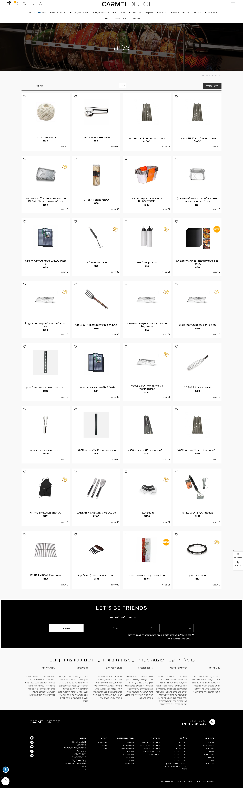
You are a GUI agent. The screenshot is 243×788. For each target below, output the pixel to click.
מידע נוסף (197, 147)
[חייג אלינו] (238, 562)
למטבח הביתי (154, 754)
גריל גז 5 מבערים (180, 760)
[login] (40, 3)
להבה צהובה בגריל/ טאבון (176, 763)
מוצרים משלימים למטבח (150, 751)
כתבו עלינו (210, 763)
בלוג (212, 760)
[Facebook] (32, 738)
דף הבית (218, 75)
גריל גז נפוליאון (181, 745)
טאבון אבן (130, 760)
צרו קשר (210, 757)
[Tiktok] (32, 751)
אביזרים (210, 75)
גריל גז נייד (183, 742)
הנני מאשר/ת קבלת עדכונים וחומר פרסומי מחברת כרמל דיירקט (160, 634)
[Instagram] (32, 742)
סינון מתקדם (212, 85)
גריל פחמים (129, 763)
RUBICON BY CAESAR (75, 748)
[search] (24, 3)
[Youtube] (32, 746)
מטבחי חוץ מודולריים (152, 748)
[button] (238, 555)
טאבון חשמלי (128, 754)
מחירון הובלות (208, 754)
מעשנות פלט (128, 745)
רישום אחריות (208, 745)
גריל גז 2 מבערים (180, 751)
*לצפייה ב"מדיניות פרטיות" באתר (181, 639)
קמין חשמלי (102, 742)
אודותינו (211, 742)
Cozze (82, 769)
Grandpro (81, 751)
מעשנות (130, 742)
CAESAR (81, 745)
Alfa (84, 766)
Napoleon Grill (79, 742)
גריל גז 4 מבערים (180, 757)
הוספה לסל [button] (45, 147)
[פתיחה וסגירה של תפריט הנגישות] (6, 770)
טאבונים (130, 751)
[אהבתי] (176, 96)
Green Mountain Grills (75, 763)
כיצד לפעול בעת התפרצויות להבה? (176, 767)
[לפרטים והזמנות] (212, 722)
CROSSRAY (80, 754)
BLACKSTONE (79, 757)
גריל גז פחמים (181, 748)
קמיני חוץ (103, 748)
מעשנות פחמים (128, 748)
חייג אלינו (238, 565)
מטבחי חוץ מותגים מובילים (149, 745)
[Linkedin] (32, 755)
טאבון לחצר (129, 757)
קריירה (211, 751)
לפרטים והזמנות (198, 720)
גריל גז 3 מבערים (180, 754)
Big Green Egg (79, 760)
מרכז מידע (210, 748)
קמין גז (104, 745)
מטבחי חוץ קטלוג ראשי (151, 742)
